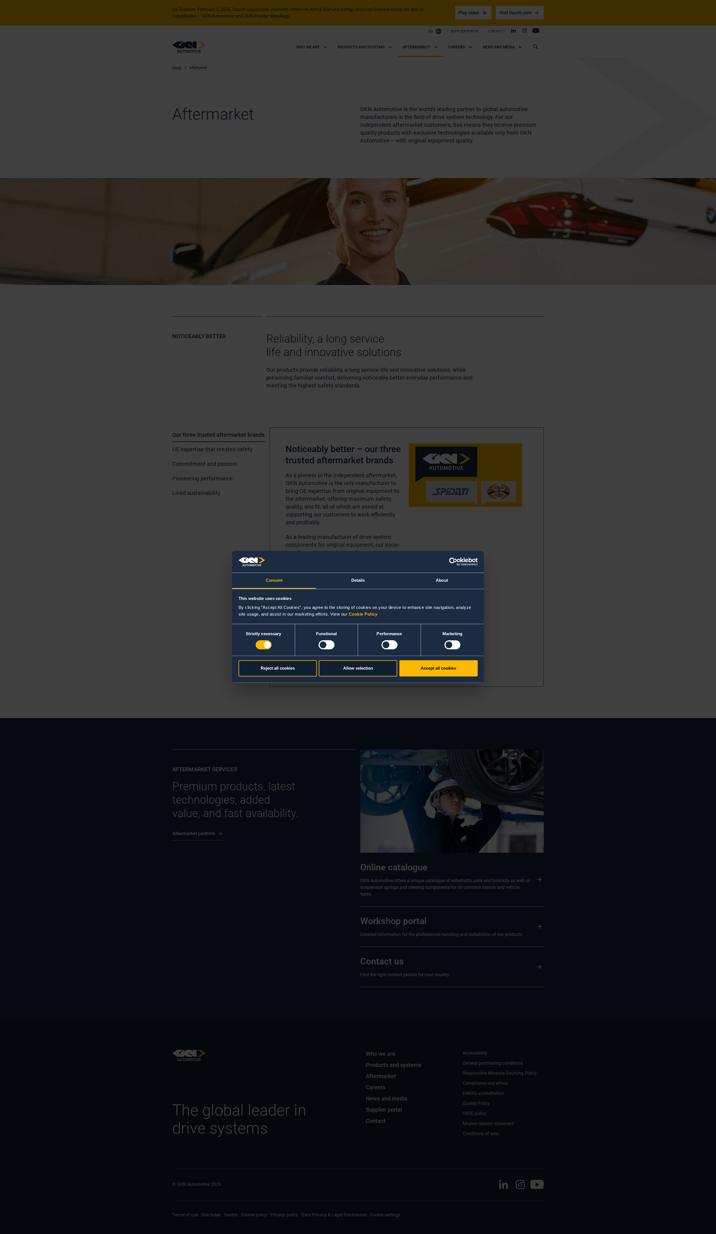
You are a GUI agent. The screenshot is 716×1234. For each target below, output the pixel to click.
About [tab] (442, 580)
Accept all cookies (438, 668)
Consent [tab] (274, 580)
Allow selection (358, 668)
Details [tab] (358, 580)
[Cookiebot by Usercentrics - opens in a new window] (453, 562)
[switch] (327, 645)
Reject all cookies (278, 668)
